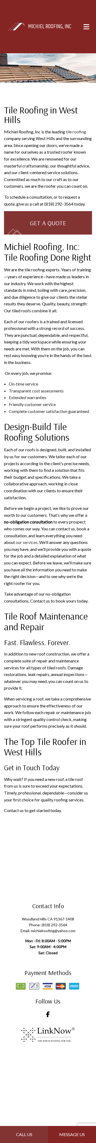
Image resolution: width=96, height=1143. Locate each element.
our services (27, 542)
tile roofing (76, 131)
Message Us (72, 1134)
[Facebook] (48, 1014)
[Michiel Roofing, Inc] (17, 25)
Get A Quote (48, 223)
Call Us (24, 1134)
